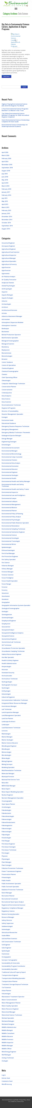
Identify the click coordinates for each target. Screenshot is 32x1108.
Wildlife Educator (7, 1036)
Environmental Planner (9, 511)
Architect (5, 307)
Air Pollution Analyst (8, 277)
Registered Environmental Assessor (13, 905)
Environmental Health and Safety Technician (13, 485)
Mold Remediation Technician (11, 770)
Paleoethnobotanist (8, 822)
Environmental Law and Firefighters (13, 495)
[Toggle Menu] (16, 8)
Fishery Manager (7, 569)
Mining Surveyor (7, 764)
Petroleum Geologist (9, 847)
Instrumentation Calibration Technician (15, 700)
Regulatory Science (8, 911)
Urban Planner (6, 990)
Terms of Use (20, 1101)
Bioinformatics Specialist (10, 338)
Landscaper (5, 725)
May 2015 (5, 201)
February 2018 (6, 189)
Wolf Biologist (6, 1055)
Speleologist (6, 951)
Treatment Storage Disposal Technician (15, 984)
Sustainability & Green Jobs (11, 963)
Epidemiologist (6, 547)
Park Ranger (6, 841)
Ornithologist (6, 807)
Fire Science (6, 563)
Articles (4, 313)
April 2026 (5, 152)
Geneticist (5, 593)
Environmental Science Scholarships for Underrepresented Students (15, 125)
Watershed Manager (8, 1012)
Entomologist (6, 445)
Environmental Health (9, 478)
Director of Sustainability (10, 411)
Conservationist (7, 390)
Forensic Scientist (7, 575)
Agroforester (6, 267)
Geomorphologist (7, 618)
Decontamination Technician (11, 405)
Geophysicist (6, 624)
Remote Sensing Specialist (10, 914)
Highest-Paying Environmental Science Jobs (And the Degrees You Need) (14, 105)
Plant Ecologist (7, 865)
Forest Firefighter (8, 578)
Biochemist (5, 332)
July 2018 (4, 174)
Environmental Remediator (11, 526)
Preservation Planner (9, 874)
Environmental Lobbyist (9, 501)
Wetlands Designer (8, 1024)
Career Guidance (7, 362)
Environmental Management (11, 504)
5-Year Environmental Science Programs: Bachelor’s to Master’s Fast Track (15, 109)
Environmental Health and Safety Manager (16, 481)
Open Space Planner (8, 804)
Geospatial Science (8, 636)
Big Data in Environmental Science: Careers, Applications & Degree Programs (15, 27)
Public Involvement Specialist (11, 883)
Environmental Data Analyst (11, 463)
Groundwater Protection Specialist (13, 648)
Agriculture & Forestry (9, 264)
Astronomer (6, 319)
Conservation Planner (9, 387)
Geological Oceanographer (10, 608)
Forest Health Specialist (10, 581)
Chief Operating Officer (9, 377)
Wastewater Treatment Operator (13, 997)
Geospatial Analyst (8, 630)
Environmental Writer (9, 544)
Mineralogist (6, 758)
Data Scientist (6, 402)
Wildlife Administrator (9, 1027)
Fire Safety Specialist (9, 559)
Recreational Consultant (10, 899)
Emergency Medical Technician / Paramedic (16, 432)
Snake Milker (6, 935)
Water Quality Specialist (10, 1006)
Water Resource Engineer (10, 1009)
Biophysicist (6, 350)
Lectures (5, 731)
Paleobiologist (6, 810)
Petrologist (5, 853)
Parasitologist (6, 838)
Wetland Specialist (8, 1018)
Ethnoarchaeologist (8, 550)
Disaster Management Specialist (12, 414)
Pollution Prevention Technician (12, 868)
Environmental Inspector (10, 492)
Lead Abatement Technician (11, 728)
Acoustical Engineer (8, 243)
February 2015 (6, 210)
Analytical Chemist (8, 283)
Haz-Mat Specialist (8, 657)
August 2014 (6, 229)
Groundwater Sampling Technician (13, 651)
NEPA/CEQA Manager (9, 786)
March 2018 (5, 186)
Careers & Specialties (9, 365)
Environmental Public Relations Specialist (15, 523)
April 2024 (5, 161)
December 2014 (7, 216)
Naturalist (5, 783)
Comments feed (7, 1081)
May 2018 (5, 180)
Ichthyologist (6, 691)
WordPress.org (7, 1084)
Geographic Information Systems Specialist (16, 605)
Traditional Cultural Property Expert (14, 972)
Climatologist (6, 380)
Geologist (5, 611)
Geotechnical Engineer (9, 639)
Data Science (6, 399)
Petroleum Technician (9, 850)
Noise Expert (6, 789)
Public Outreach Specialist (10, 887)
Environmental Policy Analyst (11, 517)
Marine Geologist (7, 740)
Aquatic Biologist (7, 295)
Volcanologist (6, 994)
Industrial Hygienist (8, 697)
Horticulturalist (7, 676)
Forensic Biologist (7, 572)
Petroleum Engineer (8, 844)
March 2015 (5, 207)
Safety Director (7, 920)
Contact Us (13, 1101)
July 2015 (4, 198)
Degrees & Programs (8, 408)
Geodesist (5, 599)
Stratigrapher (6, 957)
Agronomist (6, 273)
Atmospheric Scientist (9, 325)
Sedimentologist (7, 926)
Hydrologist (6, 688)
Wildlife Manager (7, 1046)
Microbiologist (6, 755)
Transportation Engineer (10, 975)
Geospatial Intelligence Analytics (12, 633)
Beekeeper (5, 328)
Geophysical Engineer (9, 621)
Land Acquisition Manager (10, 712)
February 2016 (6, 195)
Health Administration (9, 663)
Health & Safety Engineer (10, 660)
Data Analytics (6, 396)
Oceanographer (7, 801)
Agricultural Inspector (9, 255)
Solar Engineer (6, 948)
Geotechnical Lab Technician (11, 642)
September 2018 (7, 168)
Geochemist (6, 596)
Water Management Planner (11, 1003)
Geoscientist (6, 627)
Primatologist (6, 877)
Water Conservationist (9, 1000)
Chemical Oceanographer (10, 371)
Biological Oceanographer (10, 341)
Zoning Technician (8, 1058)
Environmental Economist (10, 466)
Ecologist (5, 417)
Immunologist (6, 694)
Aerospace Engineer (8, 246)
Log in (4, 1075)
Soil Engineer (6, 945)
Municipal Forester (8, 777)
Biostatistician (6, 353)
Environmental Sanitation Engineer (13, 532)
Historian (5, 670)
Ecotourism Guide (7, 420)
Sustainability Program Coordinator (13, 966)
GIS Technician (6, 645)
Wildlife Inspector (7, 1042)
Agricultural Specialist (9, 261)
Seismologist (6, 929)
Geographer (6, 602)
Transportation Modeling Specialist (13, 978)
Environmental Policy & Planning (12, 514)
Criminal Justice (7, 393)
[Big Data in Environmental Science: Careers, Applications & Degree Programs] (16, 40)
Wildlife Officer (7, 1049)
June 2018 (5, 177)
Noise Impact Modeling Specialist (12, 792)
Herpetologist (6, 666)
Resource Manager (8, 917)
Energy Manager (7, 439)
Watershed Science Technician (12, 1015)
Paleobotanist (6, 813)
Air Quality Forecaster (9, 280)
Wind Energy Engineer (9, 1052)
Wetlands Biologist (8, 1021)
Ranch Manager (7, 893)
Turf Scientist (6, 987)
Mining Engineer (7, 761)
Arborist (4, 301)
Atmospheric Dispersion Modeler (12, 322)
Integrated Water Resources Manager (14, 703)
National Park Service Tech (11, 780)
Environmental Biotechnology (11, 454)
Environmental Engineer (10, 472)
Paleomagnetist (7, 825)
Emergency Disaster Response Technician (15, 426)
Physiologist (6, 859)
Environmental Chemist (9, 460)
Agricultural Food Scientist (10, 252)
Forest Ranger (6, 584)
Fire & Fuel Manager (8, 553)
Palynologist (6, 835)
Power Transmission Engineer (11, 871)
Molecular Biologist (8, 773)
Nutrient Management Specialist (12, 798)
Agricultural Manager (9, 258)
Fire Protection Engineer (10, 556)
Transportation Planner (9, 981)
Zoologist (5, 1061)
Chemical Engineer (8, 368)
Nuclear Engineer (7, 795)
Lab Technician (7, 709)
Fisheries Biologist (8, 566)
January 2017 (6, 192)
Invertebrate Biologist (9, 706)
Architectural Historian (9, 310)
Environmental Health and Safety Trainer (15, 489)
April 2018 (5, 183)
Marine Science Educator (10, 743)
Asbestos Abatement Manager (12, 316)
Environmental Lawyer (9, 498)
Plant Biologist (6, 862)
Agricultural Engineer (9, 249)
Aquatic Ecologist (7, 298)
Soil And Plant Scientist (9, 939)
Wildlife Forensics (7, 1039)
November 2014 (7, 220)
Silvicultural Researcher (9, 932)
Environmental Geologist (10, 475)
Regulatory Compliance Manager (12, 908)
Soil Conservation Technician (11, 942)
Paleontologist (7, 828)
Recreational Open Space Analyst (13, 902)
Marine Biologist (7, 737)
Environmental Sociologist (10, 538)
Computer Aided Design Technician (13, 384)
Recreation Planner (8, 896)
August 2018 (6, 171)
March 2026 (5, 155)
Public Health (6, 880)
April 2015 (5, 204)
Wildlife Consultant (8, 1033)
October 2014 (6, 223)
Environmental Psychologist (11, 520)
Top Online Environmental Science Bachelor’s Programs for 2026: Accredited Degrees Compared (15, 115)
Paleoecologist (7, 819)
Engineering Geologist (9, 442)
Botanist (4, 359)
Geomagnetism (7, 614)
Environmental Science (9, 535)
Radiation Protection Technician (12, 890)
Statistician (5, 954)
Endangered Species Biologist (11, 435)
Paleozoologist (7, 832)
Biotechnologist (7, 356)
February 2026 (6, 158)
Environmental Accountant (11, 448)
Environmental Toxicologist (11, 541)
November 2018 (7, 165)
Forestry (4, 590)
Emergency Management (10, 429)
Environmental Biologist (9, 451)
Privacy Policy (22, 1100)
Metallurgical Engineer (9, 746)
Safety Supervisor (8, 923)
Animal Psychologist (8, 286)
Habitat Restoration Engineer (11, 654)
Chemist (4, 374)
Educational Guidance (9, 423)
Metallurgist (6, 749)
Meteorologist (6, 752)
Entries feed (6, 1078)
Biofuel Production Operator (11, 335)
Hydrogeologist (7, 682)
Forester (5, 587)
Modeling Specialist (8, 767)
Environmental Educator (10, 469)
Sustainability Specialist (9, 969)
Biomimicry (5, 347)
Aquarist (4, 292)
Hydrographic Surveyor (9, 685)
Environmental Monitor (9, 507)
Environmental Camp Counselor (12, 457)
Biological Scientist (8, 344)
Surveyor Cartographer (9, 960)
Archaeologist (6, 304)
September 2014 (7, 226)
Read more (6, 76)
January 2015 (6, 213)
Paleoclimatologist (8, 816)
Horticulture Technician (10, 679)
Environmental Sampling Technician (13, 529)
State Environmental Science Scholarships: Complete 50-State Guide (16, 121)
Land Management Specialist (11, 715)
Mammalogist (6, 734)
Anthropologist (7, 289)
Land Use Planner (7, 718)
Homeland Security (8, 673)
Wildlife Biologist (7, 1030)
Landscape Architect (8, 721)
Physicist (5, 856)
